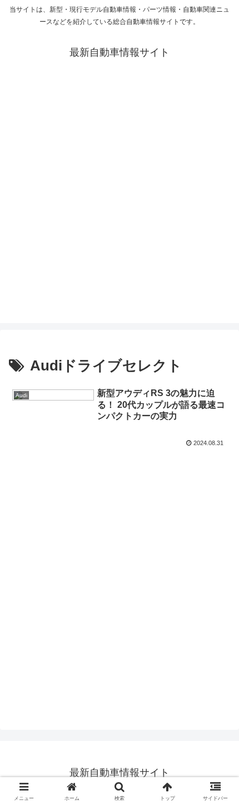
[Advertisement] (119, 203)
